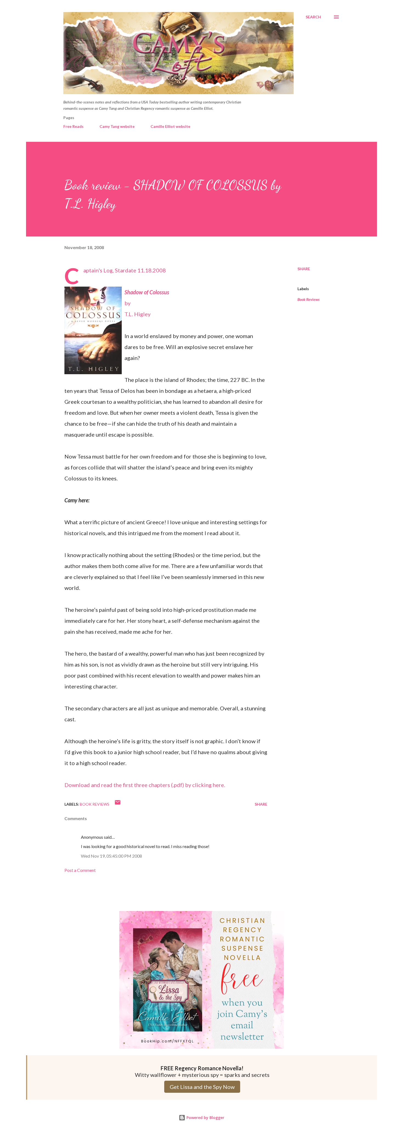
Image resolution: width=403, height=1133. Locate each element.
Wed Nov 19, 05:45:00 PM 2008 (111, 855)
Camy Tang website (117, 126)
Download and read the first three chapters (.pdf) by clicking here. (144, 785)
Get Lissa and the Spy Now (202, 1086)
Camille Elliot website (170, 126)
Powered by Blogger (204, 1117)
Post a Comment (80, 870)
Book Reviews (308, 299)
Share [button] (303, 268)
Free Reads (73, 126)
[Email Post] (117, 804)
